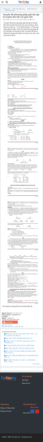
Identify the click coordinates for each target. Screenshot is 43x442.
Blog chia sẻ (26, 383)
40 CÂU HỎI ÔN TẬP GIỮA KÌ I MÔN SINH (19, 345)
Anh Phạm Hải (14, 19)
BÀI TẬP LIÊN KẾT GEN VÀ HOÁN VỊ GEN (19, 348)
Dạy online (26, 413)
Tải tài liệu (9, 322)
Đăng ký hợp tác (6, 411)
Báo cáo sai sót (7, 325)
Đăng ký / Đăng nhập (8, 408)
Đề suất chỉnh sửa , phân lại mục (13, 326)
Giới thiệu (25, 380)
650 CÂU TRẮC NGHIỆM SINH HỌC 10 (18, 338)
